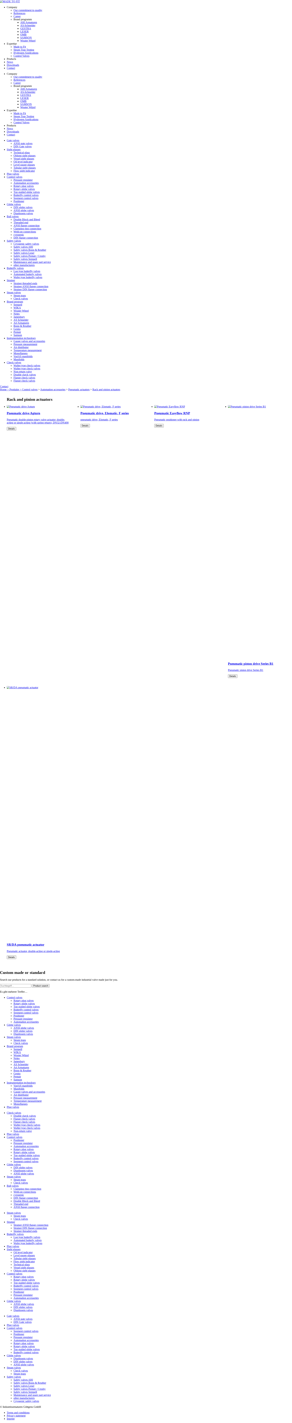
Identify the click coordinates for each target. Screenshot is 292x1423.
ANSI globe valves (24, 210)
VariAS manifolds (23, 356)
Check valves (21, 298)
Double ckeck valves (25, 374)
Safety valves (14, 240)
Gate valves (13, 140)
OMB (23, 34)
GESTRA (25, 28)
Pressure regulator (23, 179)
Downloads (13, 65)
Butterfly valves (15, 268)
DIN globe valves (23, 207)
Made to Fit (20, 46)
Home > (4, 389)
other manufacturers (24, 265)
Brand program (15, 301)
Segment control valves (26, 198)
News (10, 62)
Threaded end (21, 222)
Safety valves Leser (24, 253)
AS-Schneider (27, 25)
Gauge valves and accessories (29, 341)
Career (17, 16)
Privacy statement (16, 1415)
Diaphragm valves (23, 213)
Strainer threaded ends (25, 283)
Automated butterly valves (28, 274)
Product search (40, 986)
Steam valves (14, 292)
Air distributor (21, 347)
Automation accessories (26, 183)
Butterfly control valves (26, 195)
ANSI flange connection (27, 225)
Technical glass (22, 152)
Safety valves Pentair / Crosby (30, 256)
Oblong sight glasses (24, 155)
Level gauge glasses (24, 164)
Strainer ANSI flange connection (31, 286)
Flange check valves (24, 377)
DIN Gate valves (23, 146)
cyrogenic (19, 234)
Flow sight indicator (24, 170)
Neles (17, 313)
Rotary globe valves (24, 189)
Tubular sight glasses (25, 167)
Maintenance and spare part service (32, 262)
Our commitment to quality (28, 10)
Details (11, 428)
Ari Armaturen (21, 322)
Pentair (17, 332)
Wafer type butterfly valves (28, 277)
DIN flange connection (26, 237)
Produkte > (15, 389)
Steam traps (20, 295)
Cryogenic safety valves (26, 243)
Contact (11, 68)
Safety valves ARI (23, 246)
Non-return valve (23, 371)
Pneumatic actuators (79, 389)
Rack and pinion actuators (106, 389)
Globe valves (14, 204)
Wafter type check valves (27, 365)
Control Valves (21, 55)
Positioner (19, 201)
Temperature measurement (28, 350)
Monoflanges (21, 353)
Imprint (11, 1418)
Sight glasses (13, 149)
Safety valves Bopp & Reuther (30, 249)
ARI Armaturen (28, 22)
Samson (18, 335)
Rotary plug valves (24, 186)
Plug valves (13, 173)
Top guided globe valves (27, 192)
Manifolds (19, 359)
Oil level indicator (23, 161)
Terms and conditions (18, 1412)
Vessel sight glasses (24, 158)
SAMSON (26, 37)
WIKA (17, 307)
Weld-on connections (25, 231)
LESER (24, 31)
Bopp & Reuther (22, 326)
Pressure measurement (25, 344)
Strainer (11, 280)
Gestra (17, 329)
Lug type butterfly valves (27, 271)
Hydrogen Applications (26, 52)
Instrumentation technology (21, 338)
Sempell (18, 304)
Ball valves (13, 216)
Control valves (14, 176)
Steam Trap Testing (24, 49)
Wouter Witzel (27, 40)
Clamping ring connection (27, 228)
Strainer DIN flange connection (30, 289)
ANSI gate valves (23, 143)
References (19, 13)
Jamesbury (19, 316)
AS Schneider (21, 319)
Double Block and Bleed (27, 219)
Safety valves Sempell (25, 259)
